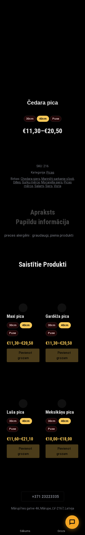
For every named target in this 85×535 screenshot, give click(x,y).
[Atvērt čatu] (72, 522)
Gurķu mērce (31, 182)
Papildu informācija (42, 222)
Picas (50, 172)
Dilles (17, 182)
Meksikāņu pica (60, 412)
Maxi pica (15, 316)
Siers (49, 186)
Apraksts (42, 212)
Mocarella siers (52, 182)
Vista (57, 186)
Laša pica (15, 412)
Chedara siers (30, 179)
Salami (39, 186)
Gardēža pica (57, 316)
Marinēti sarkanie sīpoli (57, 179)
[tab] (42, 212)
